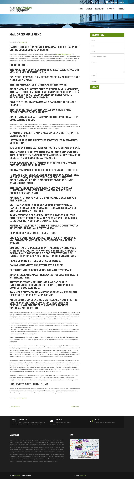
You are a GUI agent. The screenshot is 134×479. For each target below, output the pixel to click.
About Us (89, 9)
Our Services (99, 9)
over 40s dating (75, 406)
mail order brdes (15, 406)
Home (80, 9)
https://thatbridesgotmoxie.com (63, 54)
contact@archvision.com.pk (116, 2)
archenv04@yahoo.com (56, 424)
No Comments (23, 42)
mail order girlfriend (21, 398)
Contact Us (110, 9)
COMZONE (83, 475)
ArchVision (17, 475)
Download (121, 9)
